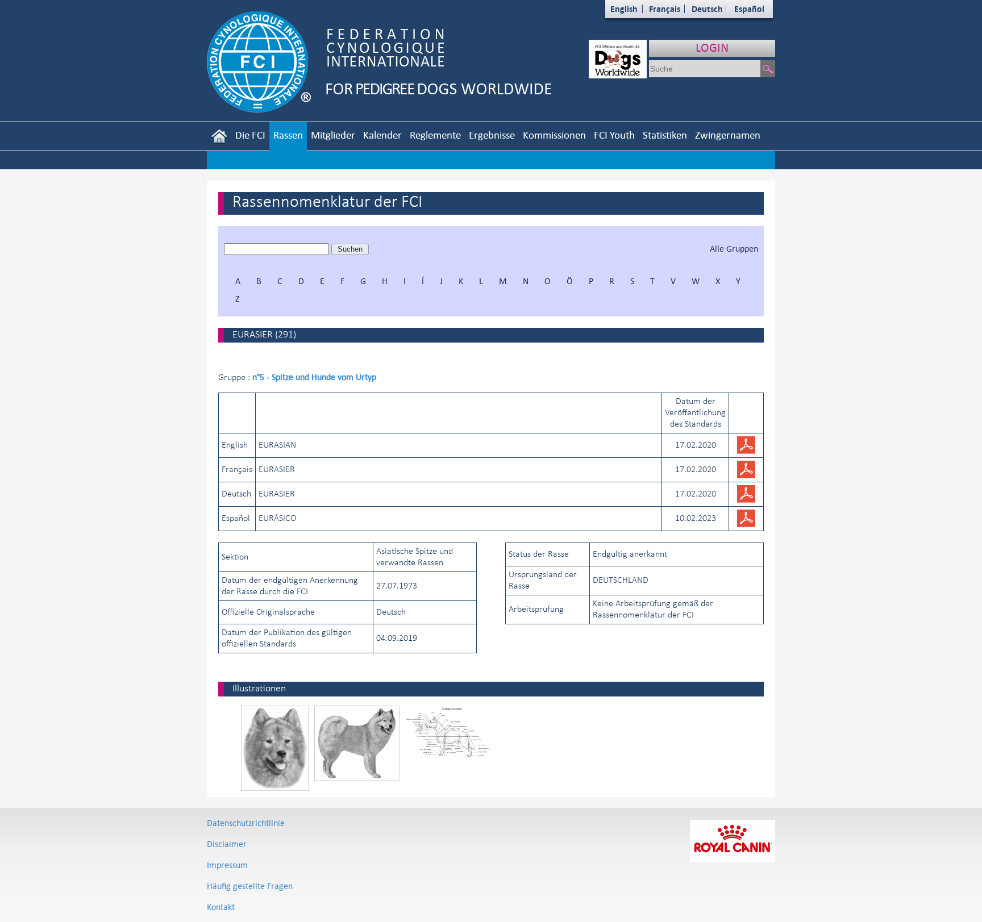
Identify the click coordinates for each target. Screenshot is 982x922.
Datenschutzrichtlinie (246, 822)
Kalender (382, 134)
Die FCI (250, 134)
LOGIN (712, 47)
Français (664, 9)
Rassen (288, 134)
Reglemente (435, 134)
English (624, 9)
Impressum (227, 865)
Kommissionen (554, 134)
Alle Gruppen (734, 248)
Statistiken (665, 134)
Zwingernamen (727, 134)
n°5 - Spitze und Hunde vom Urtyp (314, 377)
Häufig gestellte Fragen (250, 886)
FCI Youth (614, 134)
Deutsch (707, 9)
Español (749, 9)
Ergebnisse (492, 134)
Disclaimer (227, 843)
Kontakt (221, 907)
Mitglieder (333, 134)
